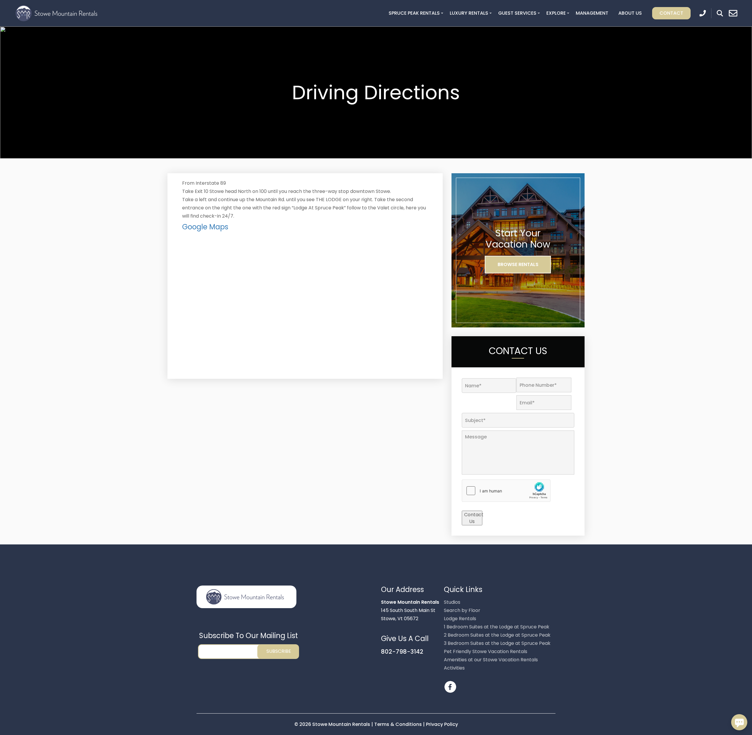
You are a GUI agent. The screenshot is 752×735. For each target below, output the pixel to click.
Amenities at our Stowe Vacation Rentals (491, 659)
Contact (671, 13)
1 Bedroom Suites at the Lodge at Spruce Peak (496, 626)
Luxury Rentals (469, 13)
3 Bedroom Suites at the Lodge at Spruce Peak (497, 643)
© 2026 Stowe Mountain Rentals (332, 724)
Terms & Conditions (398, 724)
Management (592, 13)
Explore (556, 13)
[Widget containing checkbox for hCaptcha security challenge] (506, 491)
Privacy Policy (442, 724)
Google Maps (205, 227)
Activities (454, 668)
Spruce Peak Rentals (414, 13)
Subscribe (278, 651)
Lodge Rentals (460, 618)
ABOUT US (630, 13)
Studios (452, 602)
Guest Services (517, 13)
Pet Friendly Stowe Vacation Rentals (485, 651)
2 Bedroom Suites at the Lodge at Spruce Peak (497, 635)
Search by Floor (462, 610)
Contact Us (473, 518)
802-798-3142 (402, 651)
